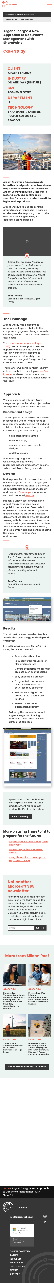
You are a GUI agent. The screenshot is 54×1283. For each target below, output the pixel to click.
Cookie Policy (17, 1266)
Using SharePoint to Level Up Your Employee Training (27, 859)
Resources (11, 19)
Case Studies (26, 19)
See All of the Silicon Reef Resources (27, 1066)
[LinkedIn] (44, 1221)
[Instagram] (44, 1215)
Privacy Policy (18, 1262)
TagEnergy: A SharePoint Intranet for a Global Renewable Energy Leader (13, 1047)
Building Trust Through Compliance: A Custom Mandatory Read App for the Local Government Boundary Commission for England (14, 1001)
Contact (15, 1274)
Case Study (9, 989)
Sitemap (14, 1270)
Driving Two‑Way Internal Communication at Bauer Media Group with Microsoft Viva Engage (38, 998)
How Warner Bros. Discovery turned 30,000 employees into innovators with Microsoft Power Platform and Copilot (39, 1048)
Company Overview (20, 1251)
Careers (14, 1255)
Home (6, 1188)
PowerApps (25, 492)
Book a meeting (20, 816)
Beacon (29, 495)
